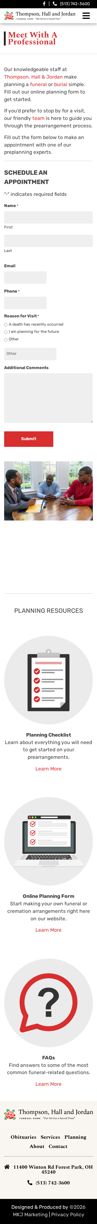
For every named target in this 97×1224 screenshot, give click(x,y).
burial (60, 84)
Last (8, 251)
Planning (75, 1137)
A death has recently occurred (36, 325)
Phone (12, 291)
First (8, 228)
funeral (38, 84)
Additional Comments (26, 368)
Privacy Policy (67, 1215)
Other (14, 339)
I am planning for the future (34, 332)
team (38, 118)
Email (10, 266)
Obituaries (23, 1137)
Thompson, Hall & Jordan (33, 77)
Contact (58, 1146)
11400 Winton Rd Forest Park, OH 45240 (53, 1170)
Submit (28, 439)
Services (50, 1137)
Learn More (48, 769)
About (36, 1146)
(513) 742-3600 (75, 4)
